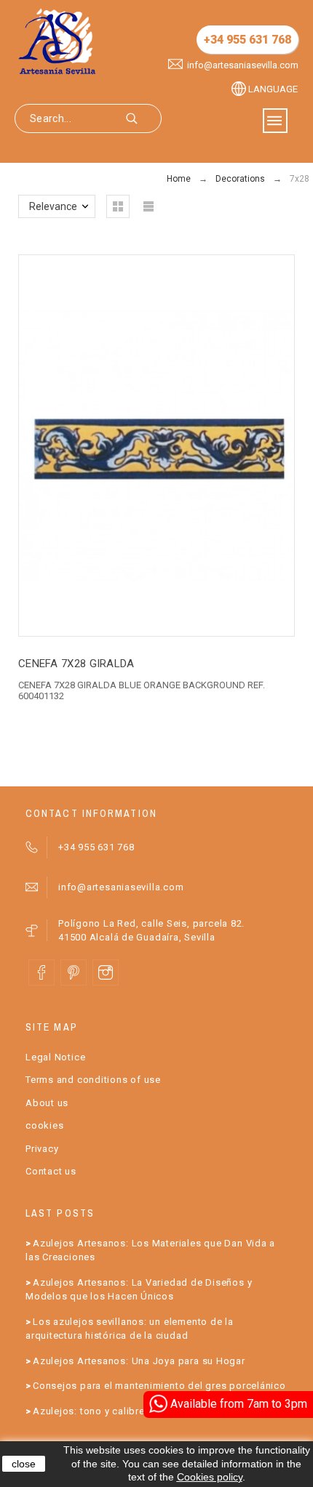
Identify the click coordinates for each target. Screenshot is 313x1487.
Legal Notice (55, 1057)
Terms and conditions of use (93, 1079)
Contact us (50, 1171)
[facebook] (41, 972)
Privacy (41, 1148)
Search (143, 118)
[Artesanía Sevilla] (57, 41)
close (24, 1464)
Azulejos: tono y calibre (89, 1411)
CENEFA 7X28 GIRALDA (76, 663)
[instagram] (105, 972)
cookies (44, 1125)
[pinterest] (73, 972)
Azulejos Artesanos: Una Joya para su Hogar (139, 1360)
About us (46, 1102)
